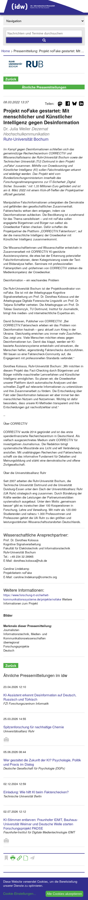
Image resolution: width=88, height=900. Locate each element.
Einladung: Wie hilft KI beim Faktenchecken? (36, 791)
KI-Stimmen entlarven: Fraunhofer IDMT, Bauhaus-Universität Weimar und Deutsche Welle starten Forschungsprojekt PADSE (40, 823)
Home (5, 51)
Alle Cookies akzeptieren (64, 893)
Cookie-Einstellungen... (19, 893)
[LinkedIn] (81, 104)
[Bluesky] (74, 104)
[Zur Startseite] (44, 11)
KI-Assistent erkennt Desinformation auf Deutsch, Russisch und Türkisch (39, 697)
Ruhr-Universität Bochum (26, 139)
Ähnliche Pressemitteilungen (44, 87)
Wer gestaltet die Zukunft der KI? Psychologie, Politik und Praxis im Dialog (42, 762)
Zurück (10, 79)
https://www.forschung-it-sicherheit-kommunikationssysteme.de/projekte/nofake (32, 597)
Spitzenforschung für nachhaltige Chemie (33, 726)
